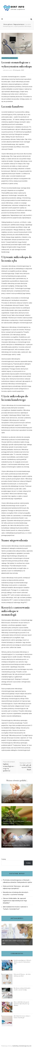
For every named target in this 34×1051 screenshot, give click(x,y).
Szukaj (3, 859)
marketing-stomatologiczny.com (21, 1046)
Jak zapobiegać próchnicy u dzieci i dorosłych (16, 845)
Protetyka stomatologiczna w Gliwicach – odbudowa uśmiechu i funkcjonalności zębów (23, 962)
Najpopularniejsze (9, 58)
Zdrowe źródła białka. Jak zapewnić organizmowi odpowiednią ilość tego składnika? (15, 900)
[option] (17, 934)
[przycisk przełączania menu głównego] (2, 19)
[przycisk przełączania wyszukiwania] (31, 19)
